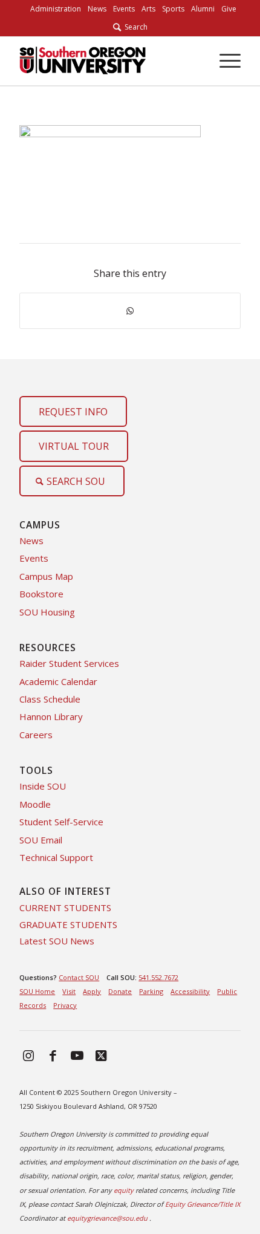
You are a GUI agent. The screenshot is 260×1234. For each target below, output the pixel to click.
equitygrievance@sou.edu (107, 1218)
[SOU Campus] (107, 61)
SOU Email (40, 840)
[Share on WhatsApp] (130, 310)
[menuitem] (55, 9)
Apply (92, 991)
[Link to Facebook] (53, 1055)
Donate (120, 991)
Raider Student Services (69, 663)
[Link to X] (101, 1055)
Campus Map (46, 576)
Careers (36, 735)
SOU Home (37, 991)
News (31, 540)
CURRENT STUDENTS (65, 907)
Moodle (35, 804)
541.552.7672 (158, 977)
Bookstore (41, 594)
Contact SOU (79, 977)
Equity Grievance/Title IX (202, 1204)
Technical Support (56, 857)
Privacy (65, 1005)
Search (134, 27)
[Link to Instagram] (28, 1055)
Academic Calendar (58, 681)
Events (33, 558)
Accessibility (190, 991)
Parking (151, 991)
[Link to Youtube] (77, 1055)
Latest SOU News (56, 941)
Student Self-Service (61, 822)
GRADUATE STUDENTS (68, 924)
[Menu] (224, 61)
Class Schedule (49, 699)
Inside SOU (42, 786)
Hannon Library (51, 716)
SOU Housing (47, 612)
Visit (69, 991)
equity (124, 1190)
